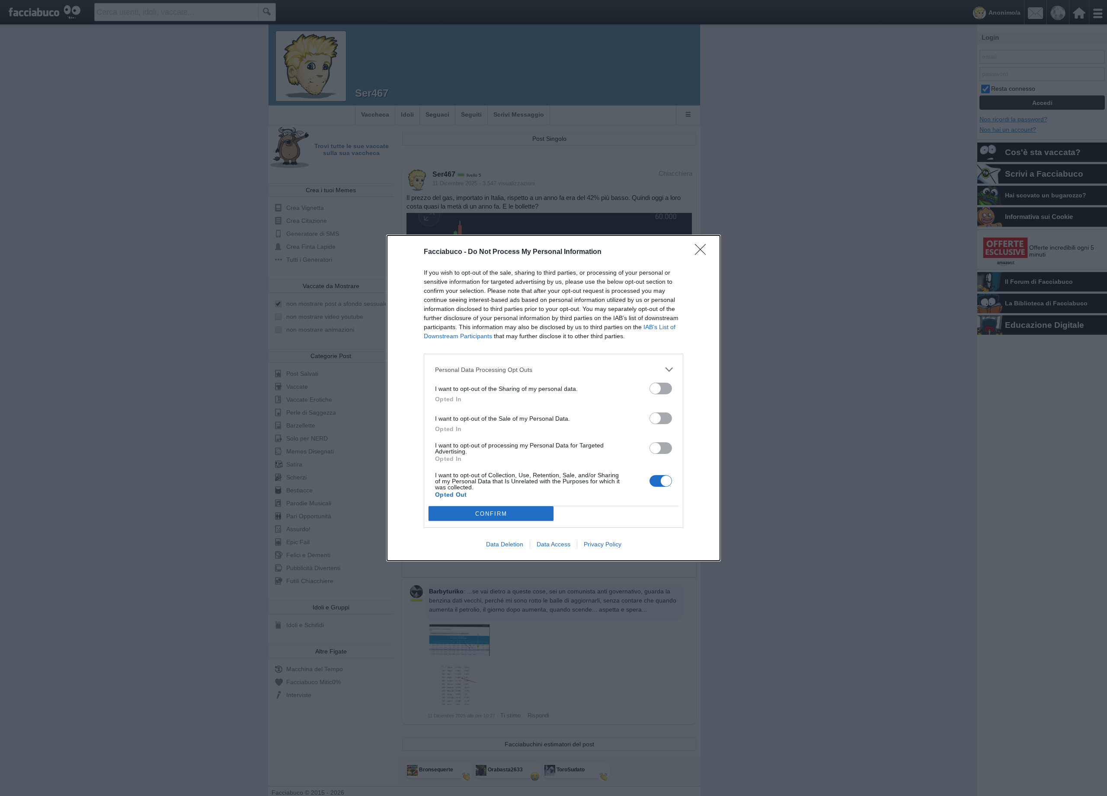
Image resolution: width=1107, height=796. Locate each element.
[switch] (660, 388)
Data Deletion (504, 544)
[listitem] (553, 369)
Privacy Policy (602, 544)
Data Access (553, 544)
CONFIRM (491, 514)
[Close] (703, 252)
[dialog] (553, 398)
